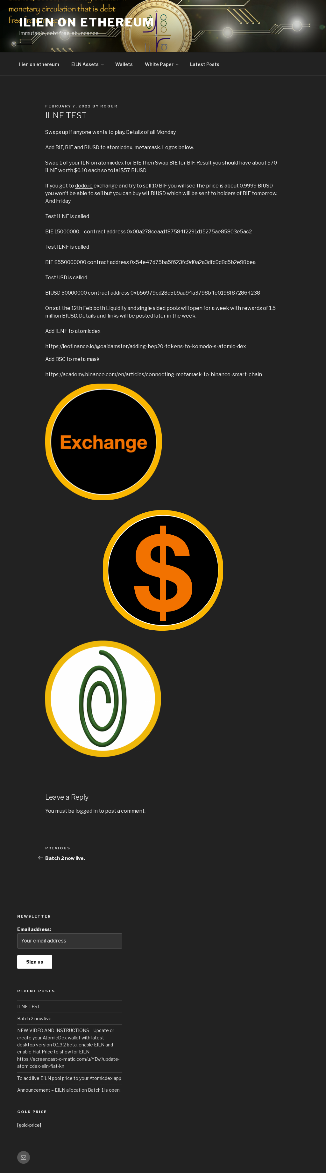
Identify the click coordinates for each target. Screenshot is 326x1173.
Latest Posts (204, 64)
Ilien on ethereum (39, 64)
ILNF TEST (28, 1006)
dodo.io (84, 186)
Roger (108, 106)
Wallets (124, 64)
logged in (86, 811)
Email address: (34, 929)
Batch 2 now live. (35, 1018)
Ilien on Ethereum (86, 22)
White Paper (159, 64)
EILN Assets (85, 64)
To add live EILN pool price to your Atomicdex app (69, 1078)
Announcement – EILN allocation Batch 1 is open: (69, 1090)
